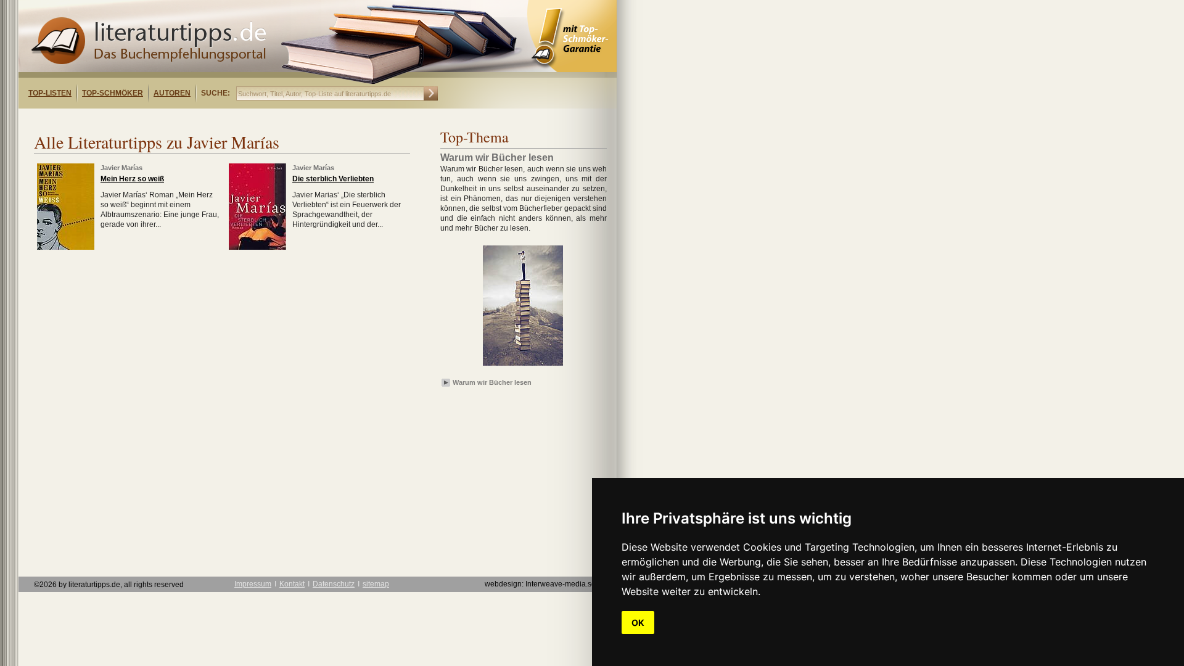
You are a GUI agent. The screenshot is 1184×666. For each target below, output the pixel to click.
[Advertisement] (177, 119)
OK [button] (637, 622)
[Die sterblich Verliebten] (257, 247)
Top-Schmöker (112, 93)
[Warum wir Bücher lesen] (523, 366)
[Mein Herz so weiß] (65, 247)
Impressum (252, 584)
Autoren (172, 93)
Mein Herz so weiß (132, 179)
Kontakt (292, 584)
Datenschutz (334, 584)
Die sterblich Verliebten (333, 179)
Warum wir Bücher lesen (492, 382)
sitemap (376, 584)
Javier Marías (121, 167)
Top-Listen (50, 93)
